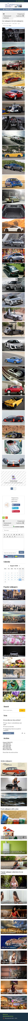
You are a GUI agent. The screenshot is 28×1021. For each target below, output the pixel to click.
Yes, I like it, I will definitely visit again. (12, 723)
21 (17, 577)
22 (20, 577)
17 (5, 577)
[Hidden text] (7, 536)
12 (11, 575)
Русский (10, 557)
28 (17, 579)
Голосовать (8, 733)
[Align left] (14, 534)
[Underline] (9, 534)
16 (22, 575)
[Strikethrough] (11, 534)
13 (15, 575)
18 (8, 577)
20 (15, 577)
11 (8, 575)
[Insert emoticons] (22, 534)
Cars (10, 25)
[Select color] (4, 536)
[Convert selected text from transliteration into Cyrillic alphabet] (12, 536)
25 (8, 579)
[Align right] (19, 534)
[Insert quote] (10, 536)
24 (5, 579)
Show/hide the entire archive (10, 752)
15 (20, 575)
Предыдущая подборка (7, 17)
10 (5, 575)
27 (15, 579)
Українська (20, 557)
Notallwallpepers (13, 5)
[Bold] (4, 534)
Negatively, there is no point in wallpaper (12, 729)
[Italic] (7, 534)
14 (17, 575)
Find (22, 710)
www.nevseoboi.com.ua (8, 1016)
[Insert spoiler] (15, 536)
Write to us (5, 1014)
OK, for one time (9, 726)
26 (11, 579)
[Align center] (16, 534)
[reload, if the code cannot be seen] (9, 558)
